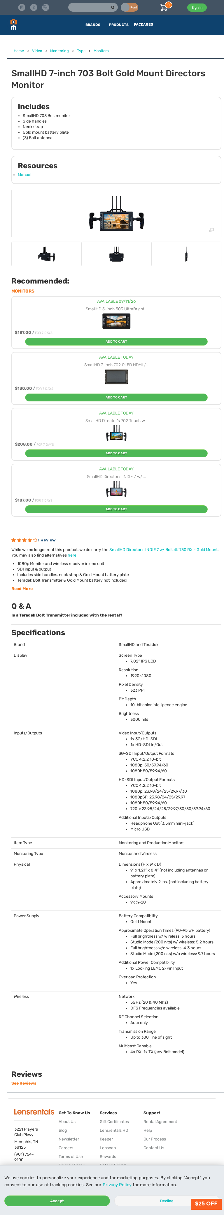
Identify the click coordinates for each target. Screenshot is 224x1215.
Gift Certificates (114, 1121)
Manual (24, 174)
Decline (167, 1201)
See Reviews (23, 1083)
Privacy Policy (117, 1184)
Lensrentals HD (114, 1130)
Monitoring (59, 51)
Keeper (106, 1139)
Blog (63, 1130)
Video (37, 51)
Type (81, 51)
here (72, 555)
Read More (22, 588)
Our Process (155, 1139)
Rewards (108, 1156)
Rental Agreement (160, 1121)
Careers (66, 1147)
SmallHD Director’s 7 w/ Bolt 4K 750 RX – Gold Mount (163, 549)
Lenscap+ (109, 1147)
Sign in (197, 8)
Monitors (101, 51)
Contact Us (154, 1147)
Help (148, 1130)
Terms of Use (71, 1156)
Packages (143, 24)
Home (19, 51)
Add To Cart (116, 341)
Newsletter (69, 1139)
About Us (67, 1121)
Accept (57, 1201)
